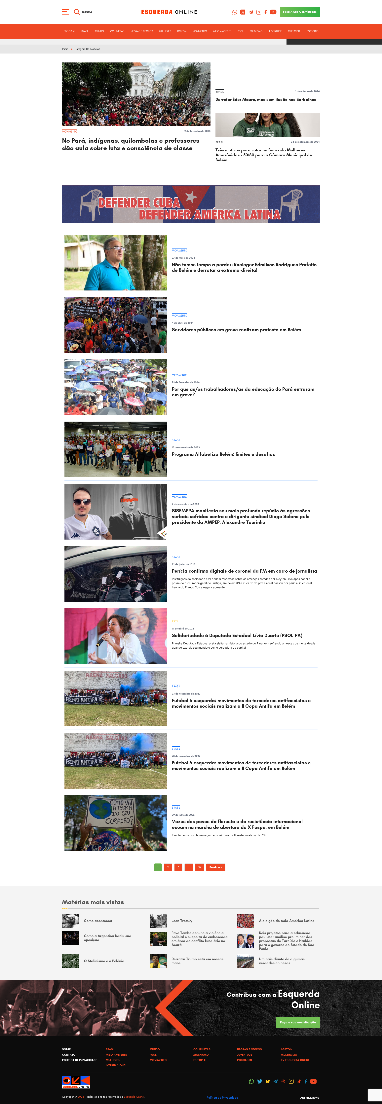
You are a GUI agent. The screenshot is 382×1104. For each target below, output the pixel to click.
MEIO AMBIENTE (222, 31)
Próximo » (216, 867)
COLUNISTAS (117, 31)
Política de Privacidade (222, 1097)
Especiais (312, 31)
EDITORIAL (69, 31)
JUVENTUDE (275, 31)
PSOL (240, 31)
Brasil (85, 31)
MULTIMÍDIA (294, 31)
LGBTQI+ (181, 31)
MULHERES (165, 31)
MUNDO (99, 31)
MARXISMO (256, 31)
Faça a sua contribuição (298, 1022)
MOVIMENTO (200, 31)
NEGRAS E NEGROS (142, 31)
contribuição (300, 12)
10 (199, 867)
